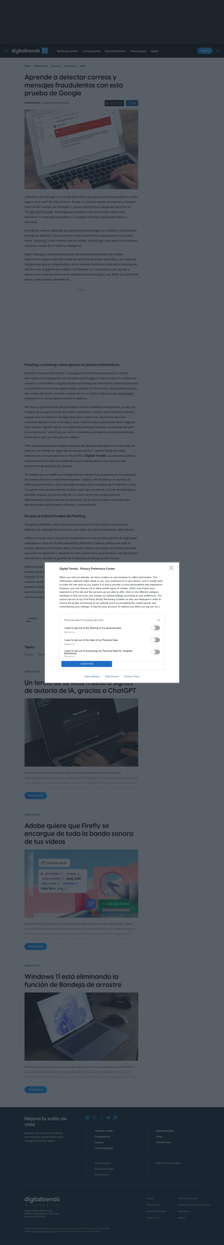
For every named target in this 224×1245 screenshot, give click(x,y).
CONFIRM (86, 664)
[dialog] (112, 622)
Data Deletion (92, 676)
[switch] (155, 627)
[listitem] (112, 620)
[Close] (172, 569)
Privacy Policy (131, 676)
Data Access (112, 676)
